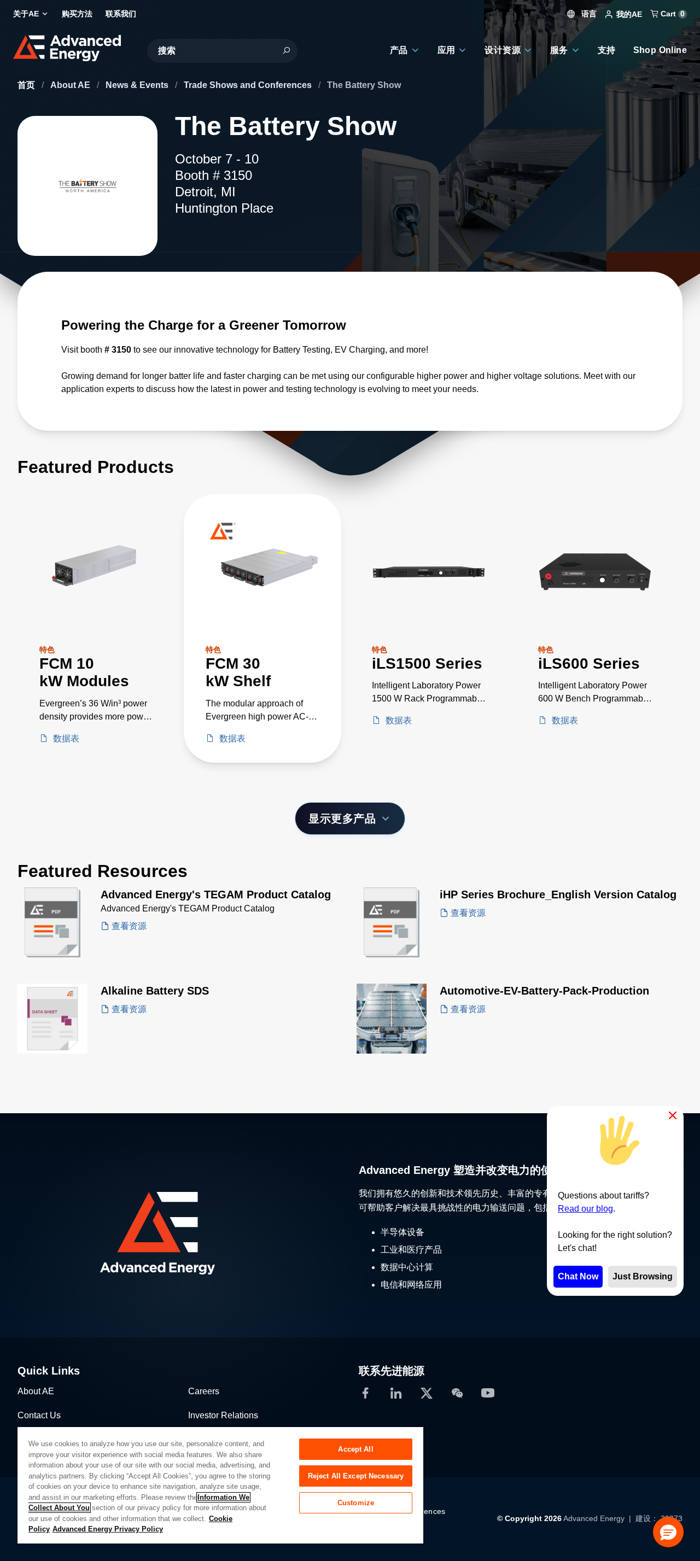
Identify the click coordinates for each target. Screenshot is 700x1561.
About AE (71, 85)
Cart (671, 13)
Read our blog (585, 1208)
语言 (588, 13)
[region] (220, 1485)
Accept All (355, 1449)
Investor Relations (223, 1415)
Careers (203, 1391)
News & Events (138, 85)
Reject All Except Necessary (356, 1476)
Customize (355, 1503)
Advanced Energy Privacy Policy (107, 1529)
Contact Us (39, 1415)
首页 (27, 85)
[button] (668, 1532)
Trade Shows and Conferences (249, 85)
